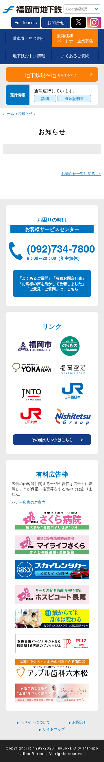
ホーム (8, 113)
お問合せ (55, 22)
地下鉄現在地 (51, 74)
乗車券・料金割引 (29, 38)
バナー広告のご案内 (28, 502)
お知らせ (25, 113)
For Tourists (25, 22)
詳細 (45, 98)
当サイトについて (33, 722)
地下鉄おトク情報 (29, 55)
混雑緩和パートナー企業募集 (75, 38)
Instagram (94, 22)
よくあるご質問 (75, 55)
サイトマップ (52, 729)
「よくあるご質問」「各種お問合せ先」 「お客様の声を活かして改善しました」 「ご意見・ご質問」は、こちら (52, 283)
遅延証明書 (74, 98)
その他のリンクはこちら (52, 439)
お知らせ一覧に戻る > (81, 173)
